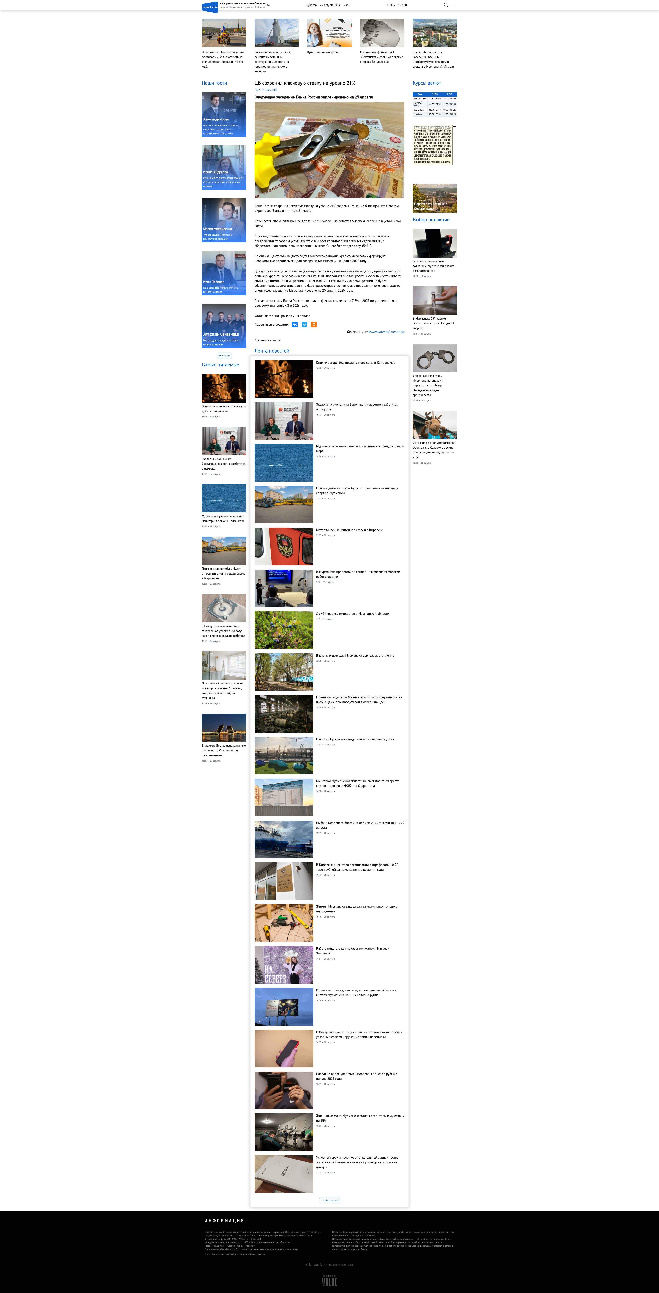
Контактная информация (225, 1254)
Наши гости (214, 83)
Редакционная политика (252, 1254)
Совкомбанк (419, 110)
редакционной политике (386, 332)
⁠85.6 (391, 5)
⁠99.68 (402, 5)
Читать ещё (331, 1200)
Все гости (224, 355)
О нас (207, 1254)
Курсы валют (427, 83)
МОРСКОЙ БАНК (418, 104)
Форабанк (418, 114)
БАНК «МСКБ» (420, 98)
